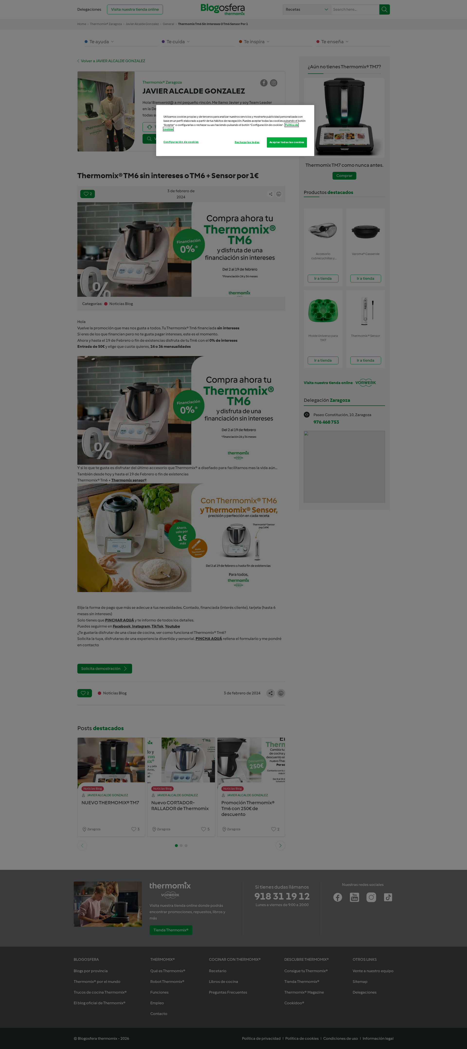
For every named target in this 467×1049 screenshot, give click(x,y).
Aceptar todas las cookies (286, 142)
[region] (235, 130)
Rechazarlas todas (247, 142)
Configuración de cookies (181, 142)
